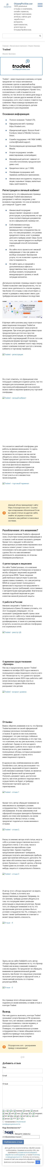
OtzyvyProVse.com (24, 3)
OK (38, 1162)
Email (4, 1075)
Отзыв (5, 1084)
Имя (4, 1067)
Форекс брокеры (9, 54)
